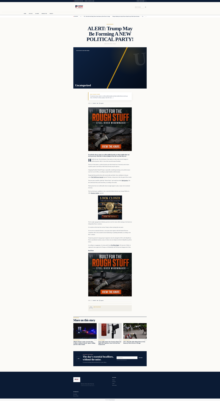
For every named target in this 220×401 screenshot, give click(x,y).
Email (97, 103)
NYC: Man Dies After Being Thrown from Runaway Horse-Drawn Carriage (81, 16)
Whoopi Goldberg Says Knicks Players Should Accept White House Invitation (109, 16)
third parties (125, 180)
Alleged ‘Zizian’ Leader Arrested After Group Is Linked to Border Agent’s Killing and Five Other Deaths (84, 343)
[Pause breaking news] (146, 16)
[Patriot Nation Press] (79, 7)
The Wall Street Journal (97, 177)
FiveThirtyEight (115, 245)
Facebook (94, 103)
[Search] (145, 7)
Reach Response (112, 399)
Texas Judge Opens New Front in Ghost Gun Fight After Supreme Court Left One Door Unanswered (109, 343)
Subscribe (141, 357)
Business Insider (95, 193)
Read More (91, 250)
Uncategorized (110, 24)
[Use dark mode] (146, 1)
